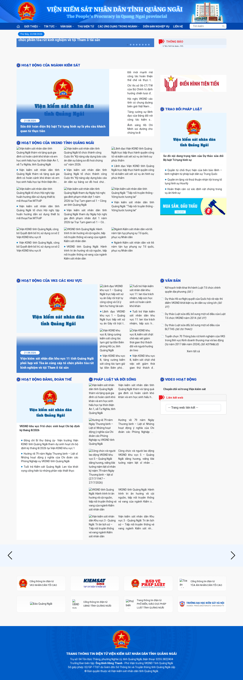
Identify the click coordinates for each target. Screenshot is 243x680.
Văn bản (66, 26)
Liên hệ (178, 26)
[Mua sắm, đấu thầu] (193, 233)
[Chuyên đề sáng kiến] (193, 116)
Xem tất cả (193, 351)
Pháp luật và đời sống (115, 379)
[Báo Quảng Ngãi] (41, 634)
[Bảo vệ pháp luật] (148, 613)
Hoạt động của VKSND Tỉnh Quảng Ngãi (57, 143)
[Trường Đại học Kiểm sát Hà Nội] (202, 634)
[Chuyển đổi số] (193, 78)
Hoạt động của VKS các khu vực (51, 281)
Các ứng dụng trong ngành (117, 26)
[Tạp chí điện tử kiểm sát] (94, 613)
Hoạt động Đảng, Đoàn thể (46, 379)
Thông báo (174, 41)
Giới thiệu (31, 26)
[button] (127, 44)
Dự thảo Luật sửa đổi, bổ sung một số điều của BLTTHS (192, 327)
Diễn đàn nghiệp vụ (156, 26)
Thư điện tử (85, 26)
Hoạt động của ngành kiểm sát (50, 65)
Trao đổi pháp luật (183, 135)
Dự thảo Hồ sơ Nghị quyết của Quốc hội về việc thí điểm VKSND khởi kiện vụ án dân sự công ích (194, 302)
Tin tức (49, 26)
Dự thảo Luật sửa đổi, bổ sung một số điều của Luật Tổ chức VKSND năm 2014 (195, 315)
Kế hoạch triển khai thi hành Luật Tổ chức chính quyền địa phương (193, 289)
